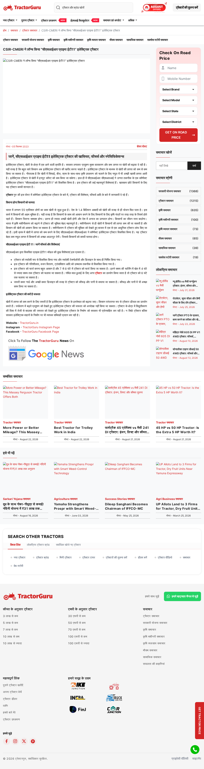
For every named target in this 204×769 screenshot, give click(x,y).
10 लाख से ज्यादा (12, 643)
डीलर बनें (142, 557)
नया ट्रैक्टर (19, 557)
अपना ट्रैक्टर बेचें (12, 692)
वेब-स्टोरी (18, 565)
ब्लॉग (5, 705)
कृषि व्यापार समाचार (96, 39)
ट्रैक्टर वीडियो (165, 557)
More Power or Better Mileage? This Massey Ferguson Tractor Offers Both (23, 430)
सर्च (194, 165)
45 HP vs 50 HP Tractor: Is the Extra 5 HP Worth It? (177, 430)
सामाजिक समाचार (135, 39)
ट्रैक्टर (98, 273)
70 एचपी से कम (76, 629)
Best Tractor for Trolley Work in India (73, 430)
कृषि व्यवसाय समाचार (154, 643)
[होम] (22, 7)
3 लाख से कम (10, 616)
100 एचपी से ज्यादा (78, 643)
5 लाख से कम (10, 622)
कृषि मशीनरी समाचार (73, 39)
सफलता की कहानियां (154, 663)
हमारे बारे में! (9, 712)
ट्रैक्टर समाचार (29, 30)
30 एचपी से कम (77, 616)
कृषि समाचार (54, 39)
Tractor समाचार (12, 422)
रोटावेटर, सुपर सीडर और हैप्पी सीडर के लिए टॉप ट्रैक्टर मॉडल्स (186, 302)
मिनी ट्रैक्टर (66, 557)
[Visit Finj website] (77, 709)
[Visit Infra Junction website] (77, 697)
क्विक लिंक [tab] (15, 544)
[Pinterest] (32, 741)
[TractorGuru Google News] (46, 349)
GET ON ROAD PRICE (176, 134)
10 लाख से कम (11, 636)
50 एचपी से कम (77, 622)
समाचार (14, 30)
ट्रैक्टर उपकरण (49, 20)
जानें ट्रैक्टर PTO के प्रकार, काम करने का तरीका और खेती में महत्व (186, 319)
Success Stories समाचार (120, 499)
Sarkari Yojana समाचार (16, 499)
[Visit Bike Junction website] (77, 685)
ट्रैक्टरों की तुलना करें (187, 7)
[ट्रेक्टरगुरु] (28, 596)
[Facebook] (6, 741)
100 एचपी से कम (77, 636)
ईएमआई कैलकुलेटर (80, 20)
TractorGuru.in (29, 322)
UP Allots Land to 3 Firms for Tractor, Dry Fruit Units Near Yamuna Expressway (177, 506)
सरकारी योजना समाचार (33, 39)
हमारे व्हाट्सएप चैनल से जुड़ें (185, 596)
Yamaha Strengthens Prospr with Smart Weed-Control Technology (75, 506)
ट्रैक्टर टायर (88, 557)
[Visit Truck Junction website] (114, 697)
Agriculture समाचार (65, 499)
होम (4, 30)
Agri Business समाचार (169, 499)
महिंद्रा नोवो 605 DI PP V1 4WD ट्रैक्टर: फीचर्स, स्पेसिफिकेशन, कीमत (186, 336)
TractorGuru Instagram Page (41, 327)
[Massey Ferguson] (154, 7)
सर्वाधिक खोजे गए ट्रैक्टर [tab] (68, 544)
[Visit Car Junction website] (114, 709)
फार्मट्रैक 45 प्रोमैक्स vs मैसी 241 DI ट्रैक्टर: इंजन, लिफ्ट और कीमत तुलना (127, 430)
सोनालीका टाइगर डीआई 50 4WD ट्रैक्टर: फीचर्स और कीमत (186, 353)
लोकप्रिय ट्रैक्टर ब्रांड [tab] (38, 544)
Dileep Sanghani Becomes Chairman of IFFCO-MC (126, 506)
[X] (24, 741)
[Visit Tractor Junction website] (114, 685)
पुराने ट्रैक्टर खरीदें (13, 685)
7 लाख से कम (10, 629)
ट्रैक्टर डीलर (10, 698)
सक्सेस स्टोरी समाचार (157, 39)
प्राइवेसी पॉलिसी (180, 758)
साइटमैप (196, 758)
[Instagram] (15, 741)
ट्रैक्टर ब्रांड (42, 557)
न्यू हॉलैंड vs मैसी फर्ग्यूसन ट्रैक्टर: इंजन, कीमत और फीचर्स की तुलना (185, 285)
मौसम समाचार (116, 39)
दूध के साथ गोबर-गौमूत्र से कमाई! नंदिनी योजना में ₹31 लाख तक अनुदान (23, 506)
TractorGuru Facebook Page (40, 331)
